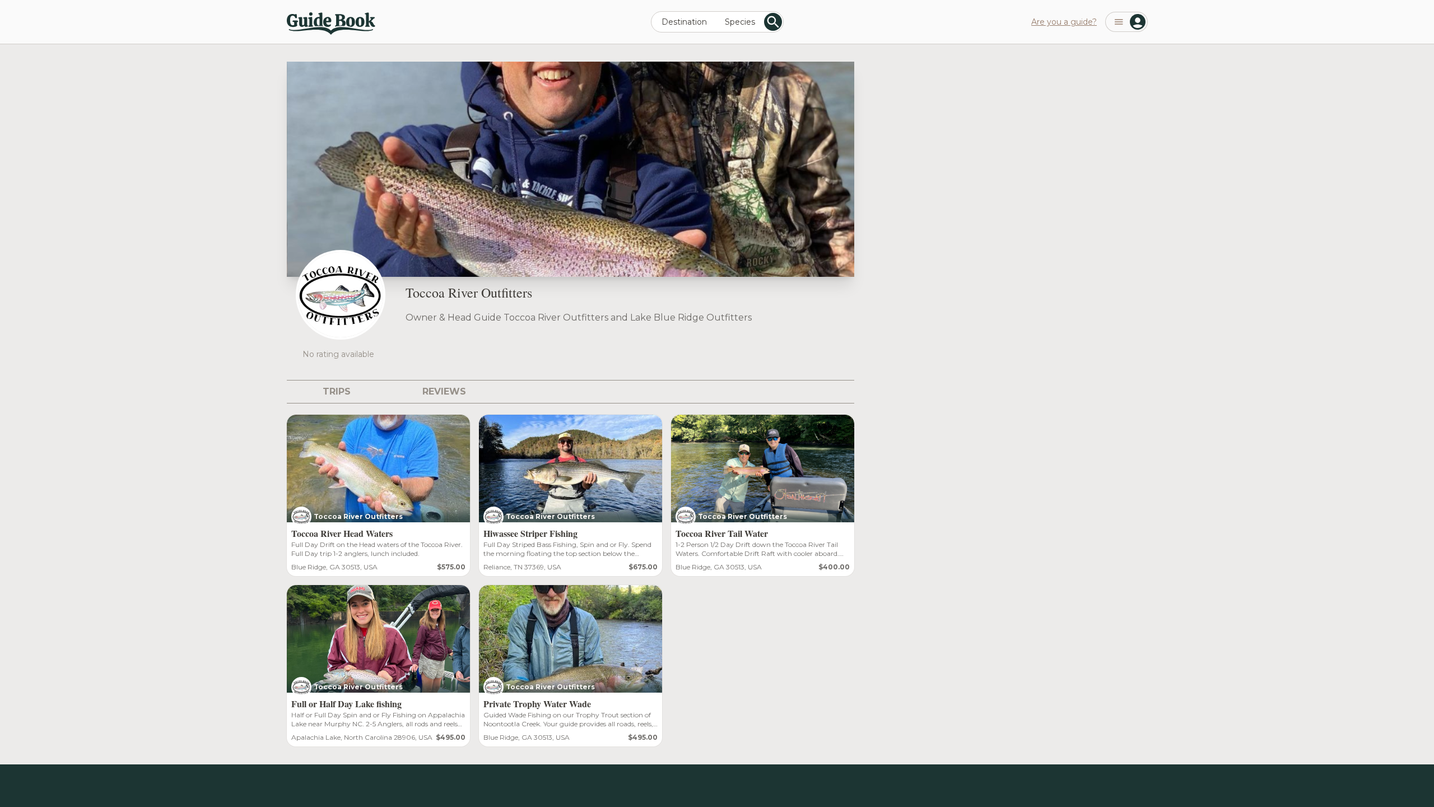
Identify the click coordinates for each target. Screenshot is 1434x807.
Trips (337, 391)
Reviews (444, 391)
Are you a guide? (1064, 22)
